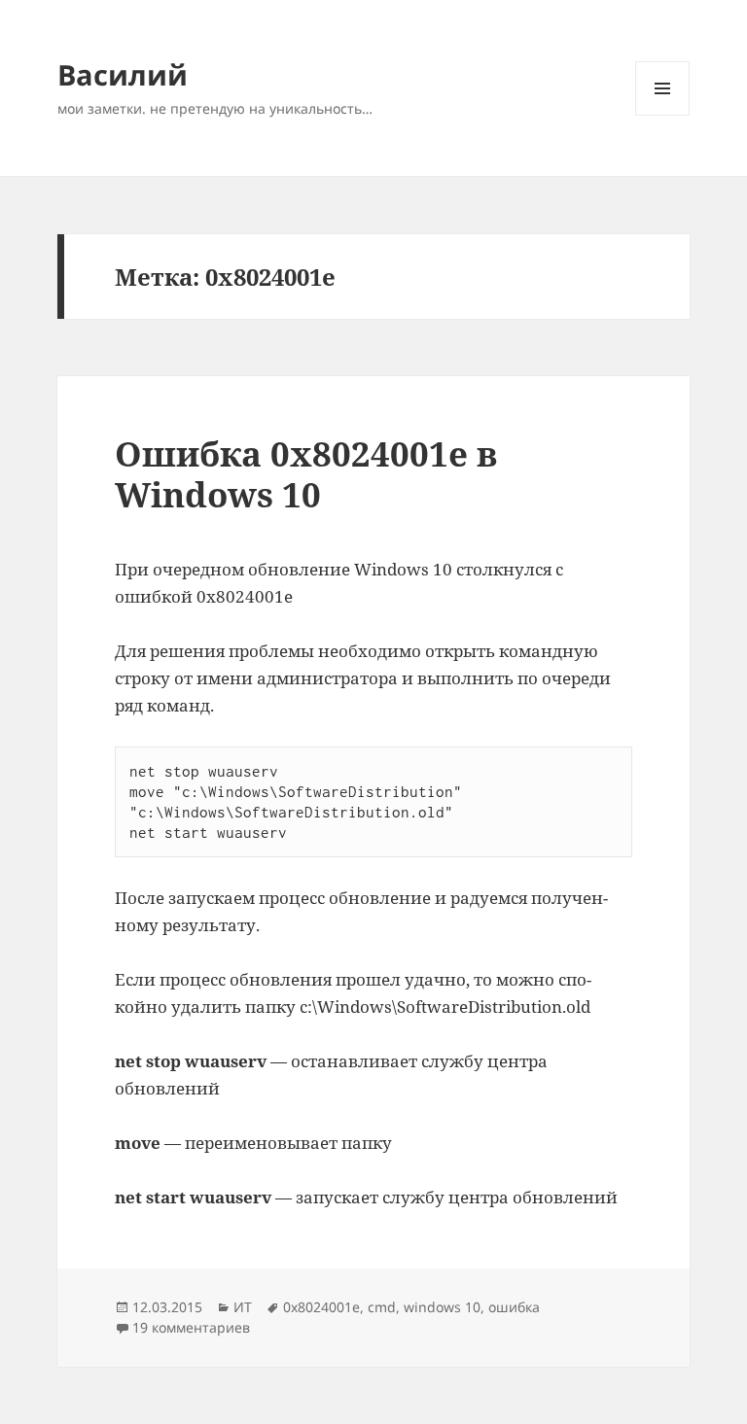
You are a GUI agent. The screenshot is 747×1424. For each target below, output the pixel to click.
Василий (122, 74)
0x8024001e (321, 1307)
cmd (382, 1307)
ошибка (514, 1307)
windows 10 (442, 1307)
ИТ (242, 1307)
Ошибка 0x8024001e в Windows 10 (306, 474)
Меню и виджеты (663, 115)
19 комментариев (191, 1327)
